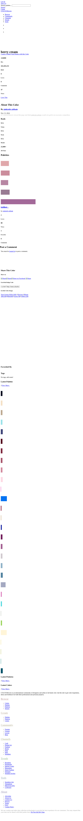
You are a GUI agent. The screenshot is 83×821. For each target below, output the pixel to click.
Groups (7, 731)
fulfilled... (5, 207)
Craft (6, 743)
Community (8, 16)
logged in (12, 251)
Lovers (7, 733)
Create (3, 9)
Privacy (7, 801)
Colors (7, 703)
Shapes (7, 708)
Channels (8, 18)
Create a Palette (6, 54)
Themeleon (8, 784)
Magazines (8, 768)
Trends (7, 20)
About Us (8, 798)
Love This (4, 97)
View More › (6, 385)
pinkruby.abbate (11, 109)
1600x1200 (24, 296)
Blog (6, 735)
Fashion (7, 747)
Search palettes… (6, 5)
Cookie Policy (9, 807)
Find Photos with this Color (20, 54)
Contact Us (8, 800)
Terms (7, 803)
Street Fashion (9, 770)
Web (6, 752)
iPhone (26, 294)
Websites (8, 772)
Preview (20, 294)
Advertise (8, 796)
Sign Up (3, 3)
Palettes (7, 705)
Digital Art (8, 745)
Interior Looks (9, 766)
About (4, 791)
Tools (6, 22)
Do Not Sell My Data (38, 812)
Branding (8, 763)
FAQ (6, 805)
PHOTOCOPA (10, 786)
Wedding (8, 754)
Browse (7, 14)
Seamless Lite (9, 782)
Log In (3, 2)
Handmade (8, 764)
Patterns (7, 707)
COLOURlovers (6, 11)
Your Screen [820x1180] (8, 294)
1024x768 (17, 296)
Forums (7, 729)
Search (3, 7)
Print (6, 750)
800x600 (10, 296)
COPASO (8, 787)
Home (7, 749)
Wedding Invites (10, 773)
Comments (4, 85)
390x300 (3, 296)
